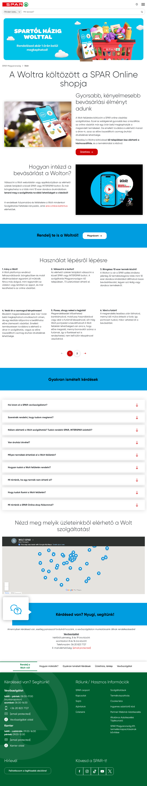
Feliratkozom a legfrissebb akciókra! (28, 770)
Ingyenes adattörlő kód (122, 706)
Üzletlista (85, 152)
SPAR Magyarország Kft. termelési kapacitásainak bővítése (123, 729)
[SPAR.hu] (15, 4)
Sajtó (78, 701)
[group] (25, 666)
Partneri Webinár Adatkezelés (125, 712)
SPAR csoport (83, 690)
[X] (110, 771)
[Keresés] (142, 11)
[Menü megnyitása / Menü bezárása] (143, 4)
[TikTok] (94, 771)
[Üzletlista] (37, 124)
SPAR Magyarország (11, 66)
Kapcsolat (81, 695)
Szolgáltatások (118, 690)
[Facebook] (79, 771)
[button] (109, 189)
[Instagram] (87, 771)
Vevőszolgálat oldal (21, 719)
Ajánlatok (81, 706)
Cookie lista (116, 701)
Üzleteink (80, 712)
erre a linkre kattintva (56, 206)
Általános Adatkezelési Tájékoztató (122, 719)
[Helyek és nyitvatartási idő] (137, 4)
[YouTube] (102, 771)
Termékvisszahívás (119, 695)
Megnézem (93, 235)
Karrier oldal (16, 745)
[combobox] (12, 12)
